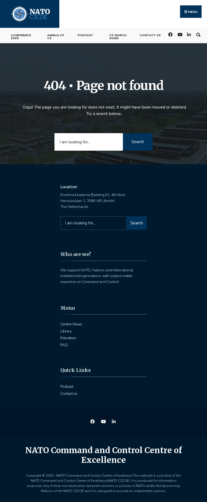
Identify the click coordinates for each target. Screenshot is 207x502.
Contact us (150, 35)
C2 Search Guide (117, 36)
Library (66, 331)
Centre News (71, 324)
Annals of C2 (55, 36)
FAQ (64, 345)
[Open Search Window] (198, 34)
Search (138, 141)
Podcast (85, 35)
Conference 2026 (21, 36)
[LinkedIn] (189, 34)
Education (68, 338)
